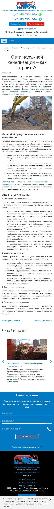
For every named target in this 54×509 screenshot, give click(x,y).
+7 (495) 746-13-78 (26, 19)
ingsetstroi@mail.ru (28, 28)
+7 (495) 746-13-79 (26, 14)
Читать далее (12, 381)
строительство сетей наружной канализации (27, 90)
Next (51, 360)
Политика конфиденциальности (27, 469)
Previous (3, 360)
